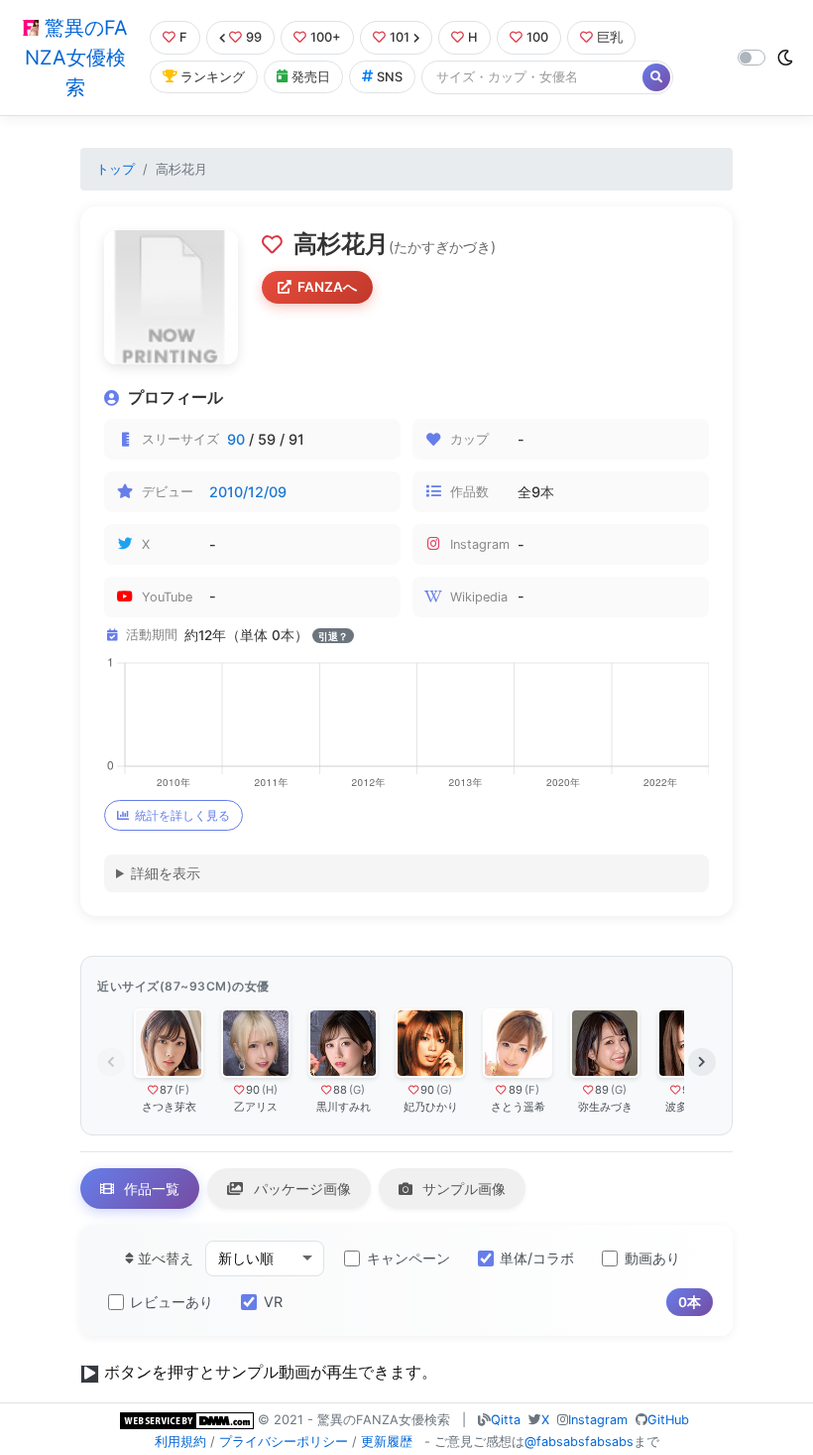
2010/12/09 (248, 491)
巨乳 (610, 37)
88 (340, 1090)
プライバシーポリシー (283, 1441)
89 (516, 1090)
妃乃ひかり (431, 1107)
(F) (181, 1090)
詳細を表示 (165, 872)
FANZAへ (327, 287)
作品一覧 (149, 1188)
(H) (270, 1090)
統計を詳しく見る (182, 815)
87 (166, 1090)
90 (236, 439)
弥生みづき (605, 1107)
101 (399, 37)
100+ (325, 37)
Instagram (598, 1419)
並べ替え (163, 1258)
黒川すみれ (343, 1107)
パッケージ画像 (300, 1188)
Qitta (506, 1419)
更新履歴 (386, 1441)
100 (537, 37)
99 (254, 37)
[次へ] (702, 1062)
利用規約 (180, 1441)
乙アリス (256, 1107)
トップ (115, 169)
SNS (390, 76)
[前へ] (111, 1062)
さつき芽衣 (169, 1107)
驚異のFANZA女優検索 (76, 57)
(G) (357, 1090)
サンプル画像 (462, 1188)
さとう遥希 (518, 1107)
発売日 (310, 76)
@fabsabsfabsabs (579, 1441)
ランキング (212, 76)
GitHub (668, 1419)
